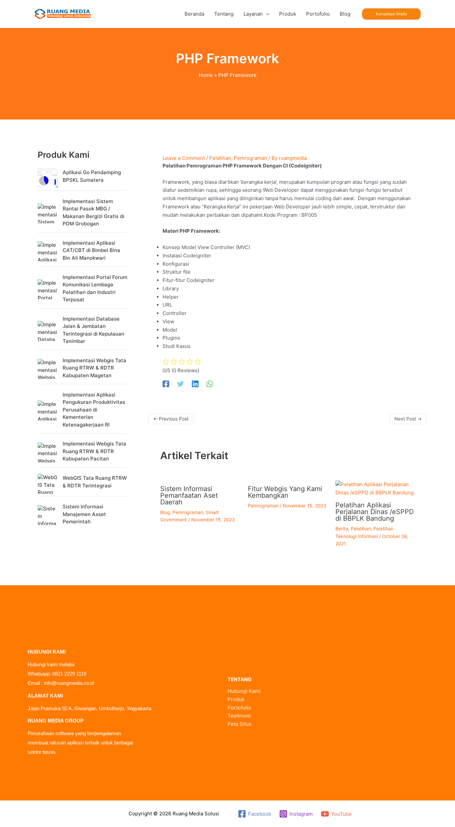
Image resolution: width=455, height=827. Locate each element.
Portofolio (239, 707)
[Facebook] (166, 384)
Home (206, 75)
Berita (341, 528)
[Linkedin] (195, 384)
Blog (165, 512)
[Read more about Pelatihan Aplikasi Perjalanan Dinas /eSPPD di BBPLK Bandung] (375, 488)
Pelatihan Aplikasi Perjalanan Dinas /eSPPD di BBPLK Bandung (374, 511)
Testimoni (239, 715)
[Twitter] (180, 384)
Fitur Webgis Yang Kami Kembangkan (285, 492)
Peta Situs (239, 724)
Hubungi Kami (244, 691)
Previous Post (171, 418)
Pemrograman (250, 158)
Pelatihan (220, 158)
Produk (236, 699)
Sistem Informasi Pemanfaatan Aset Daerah (189, 495)
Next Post (408, 418)
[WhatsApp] (210, 384)
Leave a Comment (184, 158)
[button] (266, 14)
